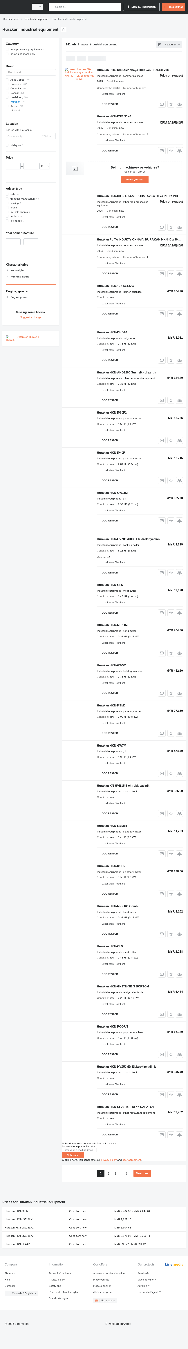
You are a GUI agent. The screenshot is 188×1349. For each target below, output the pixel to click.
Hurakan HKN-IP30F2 (112, 412)
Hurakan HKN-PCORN (112, 1026)
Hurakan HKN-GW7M (111, 745)
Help (7, 1279)
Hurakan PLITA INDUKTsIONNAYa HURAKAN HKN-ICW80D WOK (142, 239)
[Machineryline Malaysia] (15, 7)
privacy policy (109, 1159)
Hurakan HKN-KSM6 (111, 705)
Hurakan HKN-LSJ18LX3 (19, 1235)
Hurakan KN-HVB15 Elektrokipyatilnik (123, 785)
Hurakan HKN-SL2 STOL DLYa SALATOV (125, 1107)
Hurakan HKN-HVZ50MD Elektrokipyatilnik (126, 1066)
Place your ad (134, 179)
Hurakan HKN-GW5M (111, 665)
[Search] (52, 7)
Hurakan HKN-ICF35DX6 (114, 116)
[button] (170, 104)
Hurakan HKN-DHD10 (112, 332)
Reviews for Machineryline (64, 1292)
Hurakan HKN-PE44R (17, 1244)
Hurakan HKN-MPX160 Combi (117, 906)
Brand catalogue (58, 1298)
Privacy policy (57, 1279)
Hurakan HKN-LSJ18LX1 (19, 1219)
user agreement (131, 1159)
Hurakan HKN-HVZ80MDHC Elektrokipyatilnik (128, 539)
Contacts (10, 1285)
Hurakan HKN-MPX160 (113, 625)
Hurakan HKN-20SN (16, 1211)
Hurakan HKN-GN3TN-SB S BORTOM (123, 986)
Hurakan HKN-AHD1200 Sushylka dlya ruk (126, 372)
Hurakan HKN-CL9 (110, 946)
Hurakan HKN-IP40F (111, 452)
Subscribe (73, 1155)
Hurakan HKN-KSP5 (111, 866)
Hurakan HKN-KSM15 (112, 825)
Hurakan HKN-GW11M (112, 492)
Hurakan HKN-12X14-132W (115, 286)
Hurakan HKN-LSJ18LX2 (19, 1227)
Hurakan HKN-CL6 (110, 584)
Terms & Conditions (60, 1273)
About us (10, 1273)
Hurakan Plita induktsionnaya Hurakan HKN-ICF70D (133, 70)
